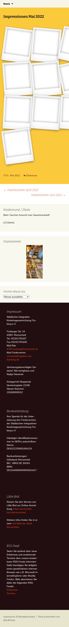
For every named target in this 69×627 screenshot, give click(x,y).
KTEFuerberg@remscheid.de (22, 349)
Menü (6, 3)
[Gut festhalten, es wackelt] (46, 112)
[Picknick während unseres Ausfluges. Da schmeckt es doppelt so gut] (46, 79)
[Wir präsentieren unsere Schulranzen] (17, 45)
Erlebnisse (31, 175)
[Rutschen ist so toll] (17, 79)
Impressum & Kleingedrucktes (19, 616)
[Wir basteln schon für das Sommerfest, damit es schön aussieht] (46, 45)
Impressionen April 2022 (20, 190)
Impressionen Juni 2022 (48, 195)
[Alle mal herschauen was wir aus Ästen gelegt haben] (17, 146)
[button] (5, 261)
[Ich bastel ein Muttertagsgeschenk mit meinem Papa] (18, 112)
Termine (11, 593)
